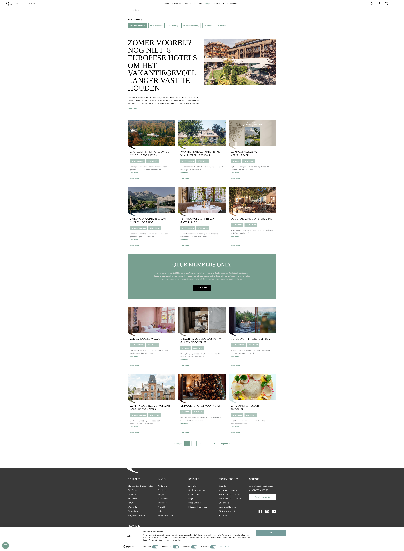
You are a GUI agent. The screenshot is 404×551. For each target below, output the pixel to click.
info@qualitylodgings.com (263, 486)
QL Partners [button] (224, 503)
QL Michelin (133, 494)
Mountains (132, 498)
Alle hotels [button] (192, 486)
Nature (131, 503)
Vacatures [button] (223, 515)
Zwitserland (163, 498)
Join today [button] (202, 288)
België (161, 494)
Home (130, 10)
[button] (386, 3)
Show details (225, 547)
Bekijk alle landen (165, 515)
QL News (208, 25)
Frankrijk (161, 507)
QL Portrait (221, 25)
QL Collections (156, 25)
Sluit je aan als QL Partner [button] (230, 498)
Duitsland (162, 490)
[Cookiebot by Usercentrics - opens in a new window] (129, 546)
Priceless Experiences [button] (197, 507)
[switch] (176, 546)
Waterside (132, 507)
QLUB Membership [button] (196, 490)
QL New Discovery (191, 25)
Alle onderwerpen (137, 25)
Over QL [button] (222, 486)
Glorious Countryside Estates (140, 486)
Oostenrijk (162, 503)
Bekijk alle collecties (137, 515)
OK (271, 533)
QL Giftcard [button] (193, 494)
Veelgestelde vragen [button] (228, 490)
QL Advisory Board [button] (227, 511)
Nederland (162, 486)
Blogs (137, 10)
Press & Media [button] (194, 503)
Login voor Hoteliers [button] (227, 507)
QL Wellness (133, 511)
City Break (132, 490)
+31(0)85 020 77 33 (260, 490)
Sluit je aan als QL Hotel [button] (229, 494)
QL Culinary (173, 25)
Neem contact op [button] (262, 497)
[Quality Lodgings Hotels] (20, 4)
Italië (160, 511)
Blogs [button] (190, 498)
